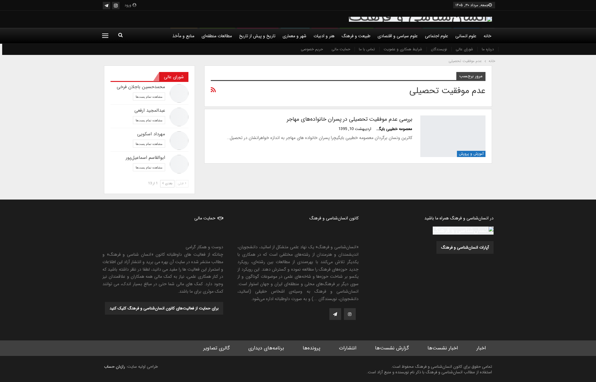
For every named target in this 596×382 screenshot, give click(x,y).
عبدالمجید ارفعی (149, 110)
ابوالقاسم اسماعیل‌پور (145, 157)
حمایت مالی (341, 49)
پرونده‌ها (311, 348)
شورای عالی (464, 49)
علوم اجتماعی (436, 36)
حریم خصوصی (312, 49)
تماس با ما (367, 49)
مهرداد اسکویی (151, 134)
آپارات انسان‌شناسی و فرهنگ (465, 247)
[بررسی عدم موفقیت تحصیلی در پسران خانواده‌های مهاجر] (452, 136)
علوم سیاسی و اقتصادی (397, 36)
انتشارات (347, 348)
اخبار (481, 348)
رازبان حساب (114, 366)
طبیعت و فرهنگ (356, 36)
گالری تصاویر (216, 348)
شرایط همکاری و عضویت (403, 49)
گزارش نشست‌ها (392, 348)
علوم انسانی (465, 36)
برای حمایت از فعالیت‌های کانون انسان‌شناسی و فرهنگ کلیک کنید (164, 308)
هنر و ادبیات (324, 36)
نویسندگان (439, 49)
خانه (487, 36)
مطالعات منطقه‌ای (216, 36)
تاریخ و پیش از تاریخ (257, 36)
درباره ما (488, 49)
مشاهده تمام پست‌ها (149, 96)
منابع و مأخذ (183, 36)
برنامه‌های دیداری (266, 348)
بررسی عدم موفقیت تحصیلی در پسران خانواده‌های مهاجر (349, 119)
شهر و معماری (294, 36)
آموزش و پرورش (471, 154)
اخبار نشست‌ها (442, 348)
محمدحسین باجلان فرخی (141, 87)
